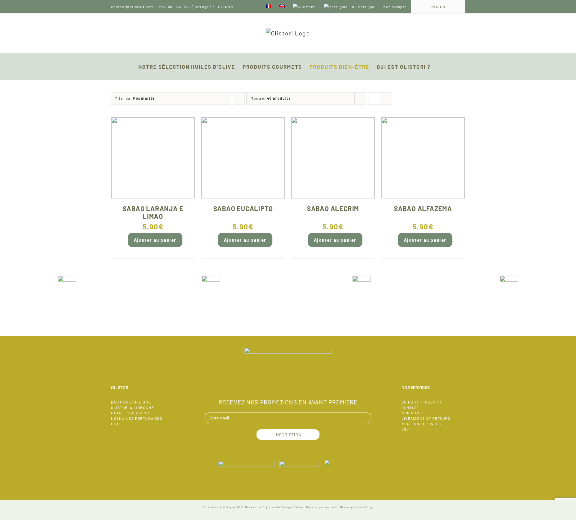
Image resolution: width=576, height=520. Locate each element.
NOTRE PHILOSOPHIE (131, 413)
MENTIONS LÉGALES (421, 424)
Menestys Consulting (356, 507)
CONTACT (410, 407)
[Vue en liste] (386, 98)
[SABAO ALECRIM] (333, 157)
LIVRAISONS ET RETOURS (426, 418)
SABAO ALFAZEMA (423, 208)
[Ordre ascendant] (238, 98)
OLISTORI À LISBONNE (132, 407)
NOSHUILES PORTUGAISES (137, 418)
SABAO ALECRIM (333, 208)
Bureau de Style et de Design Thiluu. (275, 507)
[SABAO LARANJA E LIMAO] (153, 157)
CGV (405, 429)
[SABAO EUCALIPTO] (243, 157)
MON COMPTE (414, 413)
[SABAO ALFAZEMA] (423, 157)
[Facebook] (288, 384)
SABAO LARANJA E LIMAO (153, 212)
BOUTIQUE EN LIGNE (131, 402)
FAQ (114, 424)
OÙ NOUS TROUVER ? (421, 402)
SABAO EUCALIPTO (243, 208)
